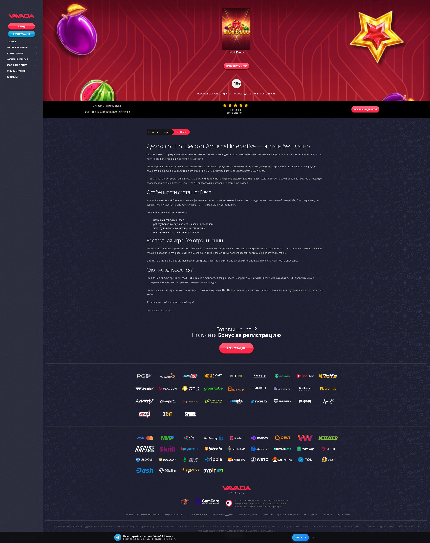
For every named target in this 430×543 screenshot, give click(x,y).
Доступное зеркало (288, 514)
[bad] (225, 105)
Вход (21, 26)
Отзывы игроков (16, 71)
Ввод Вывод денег (17, 65)
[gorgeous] (246, 105)
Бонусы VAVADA (15, 53)
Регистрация (21, 33)
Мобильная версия (17, 59)
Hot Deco (180, 132)
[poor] (230, 105)
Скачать (327, 514)
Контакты (12, 76)
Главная (11, 41)
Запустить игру (236, 65)
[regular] (235, 105)
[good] (241, 105)
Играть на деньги (365, 109)
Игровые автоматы (17, 47)
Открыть (300, 537)
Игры (166, 132)
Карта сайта (343, 514)
